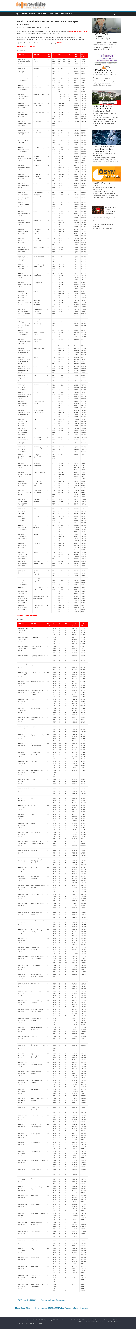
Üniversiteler (90, 1320)
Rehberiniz (42, 14)
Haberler (24, 14)
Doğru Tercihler (110, 39)
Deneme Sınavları (90, 1322)
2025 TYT (34, 1320)
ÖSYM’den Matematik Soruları (103, 183)
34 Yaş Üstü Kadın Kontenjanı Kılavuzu (103, 71)
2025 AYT (40, 1320)
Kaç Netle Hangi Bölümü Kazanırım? (53, 1320)
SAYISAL (79, 1320)
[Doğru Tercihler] (30, 3)
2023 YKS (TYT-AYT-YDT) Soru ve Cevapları (106, 218)
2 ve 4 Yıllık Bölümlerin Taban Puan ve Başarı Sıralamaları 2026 (104, 149)
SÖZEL (84, 1320)
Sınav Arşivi (53, 14)
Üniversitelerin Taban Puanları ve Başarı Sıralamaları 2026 (103, 108)
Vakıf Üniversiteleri (100, 1320)
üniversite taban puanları (43, 27)
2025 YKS (32, 14)
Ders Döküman (66, 14)
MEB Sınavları (81, 1322)
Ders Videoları (109, 1322)
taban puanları (32, 27)
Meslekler (73, 1320)
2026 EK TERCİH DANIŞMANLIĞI (101, 35)
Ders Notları (117, 1322)
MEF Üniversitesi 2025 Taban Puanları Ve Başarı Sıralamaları (40, 1300)
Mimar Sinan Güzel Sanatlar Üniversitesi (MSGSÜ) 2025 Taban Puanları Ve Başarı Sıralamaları (52, 1309)
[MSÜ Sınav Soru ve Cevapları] (98, 206)
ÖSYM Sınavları (117, 1320)
